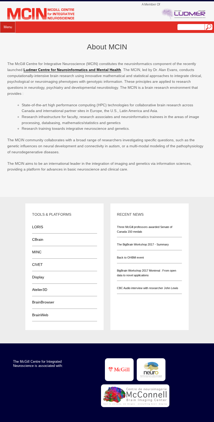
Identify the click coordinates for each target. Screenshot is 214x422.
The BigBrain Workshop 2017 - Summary (143, 244)
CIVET (37, 264)
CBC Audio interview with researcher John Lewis (147, 288)
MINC (36, 252)
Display (38, 277)
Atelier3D (39, 290)
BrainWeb (40, 315)
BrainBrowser (43, 302)
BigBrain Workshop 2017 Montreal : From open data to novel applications (146, 273)
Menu (8, 27)
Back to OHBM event (130, 257)
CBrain (37, 239)
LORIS (37, 227)
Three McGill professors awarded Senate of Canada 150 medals (144, 229)
